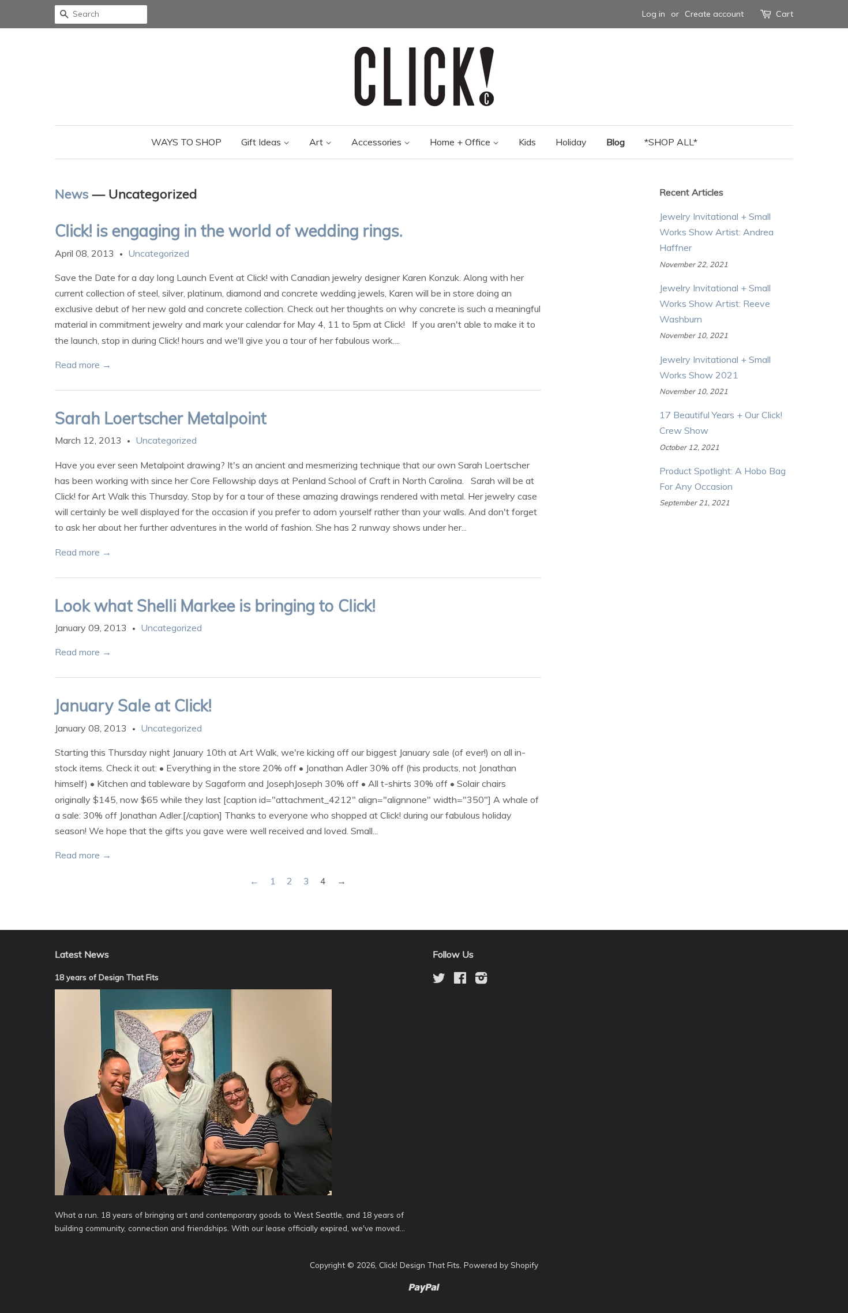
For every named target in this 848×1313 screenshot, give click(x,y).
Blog (615, 142)
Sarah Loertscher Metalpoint (161, 418)
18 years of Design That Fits (107, 977)
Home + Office (461, 142)
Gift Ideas (262, 142)
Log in (653, 14)
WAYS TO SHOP (186, 142)
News (72, 194)
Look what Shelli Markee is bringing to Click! (215, 605)
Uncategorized (158, 253)
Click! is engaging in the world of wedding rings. (229, 230)
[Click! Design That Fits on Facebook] (460, 980)
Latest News (82, 954)
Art (317, 142)
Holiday (571, 142)
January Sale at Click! (133, 705)
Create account (714, 14)
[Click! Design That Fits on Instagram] (481, 980)
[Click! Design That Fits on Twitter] (439, 980)
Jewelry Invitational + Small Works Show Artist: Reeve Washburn (715, 303)
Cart (784, 14)
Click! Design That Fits (419, 1265)
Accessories (377, 142)
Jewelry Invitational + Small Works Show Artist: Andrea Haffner (716, 232)
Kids (527, 142)
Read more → (83, 364)
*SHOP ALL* (670, 142)
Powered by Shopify (501, 1265)
